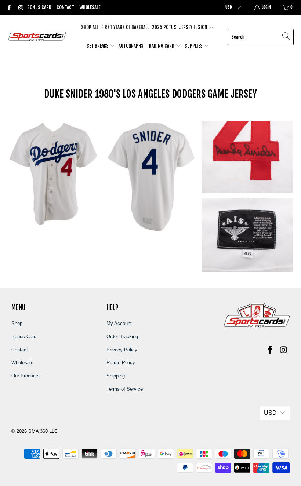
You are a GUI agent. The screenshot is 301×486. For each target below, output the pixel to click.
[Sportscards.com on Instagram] (20, 7)
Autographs (131, 46)
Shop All (89, 27)
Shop (16, 323)
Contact (65, 7)
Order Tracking (122, 336)
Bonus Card (39, 7)
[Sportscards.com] (37, 37)
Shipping (115, 376)
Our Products (25, 376)
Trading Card (160, 46)
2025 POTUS (164, 27)
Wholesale (89, 7)
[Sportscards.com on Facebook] (9, 7)
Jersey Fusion (193, 27)
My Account (119, 323)
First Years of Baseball (125, 27)
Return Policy (120, 362)
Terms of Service (124, 389)
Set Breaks (98, 46)
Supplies (194, 46)
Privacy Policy (121, 349)
